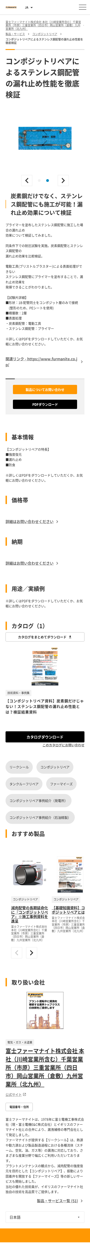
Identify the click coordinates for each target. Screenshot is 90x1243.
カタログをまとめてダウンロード (42, 637)
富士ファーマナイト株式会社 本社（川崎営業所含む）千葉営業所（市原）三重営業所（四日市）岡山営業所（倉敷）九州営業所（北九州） (45, 1067)
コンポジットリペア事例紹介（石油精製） (40, 817)
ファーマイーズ (61, 784)
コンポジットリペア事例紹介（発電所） (38, 800)
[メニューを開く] (82, 7)
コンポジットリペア (54, 767)
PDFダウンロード (45, 404)
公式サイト (14, 1094)
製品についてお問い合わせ (45, 389)
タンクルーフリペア (24, 784)
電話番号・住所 (19, 1107)
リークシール (19, 767)
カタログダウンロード (45, 737)
